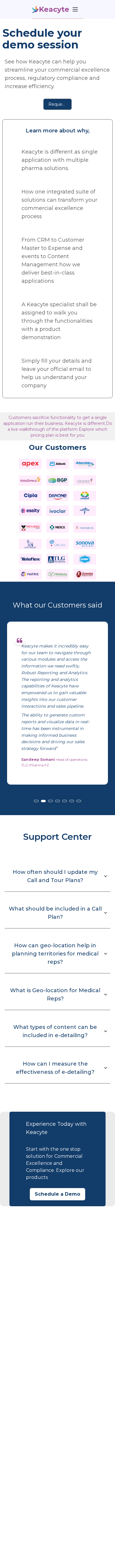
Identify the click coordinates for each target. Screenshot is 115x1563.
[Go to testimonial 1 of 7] (36, 801)
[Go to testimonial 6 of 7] (71, 801)
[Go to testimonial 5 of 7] (64, 801)
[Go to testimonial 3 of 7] (50, 801)
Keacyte (54, 9)
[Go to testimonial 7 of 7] (78, 801)
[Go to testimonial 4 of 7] (57, 801)
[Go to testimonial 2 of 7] (43, 801)
